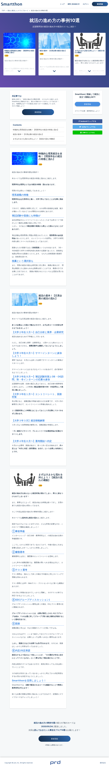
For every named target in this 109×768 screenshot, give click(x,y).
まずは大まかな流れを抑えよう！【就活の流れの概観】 (34, 139)
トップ (62, 4)
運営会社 (103, 763)
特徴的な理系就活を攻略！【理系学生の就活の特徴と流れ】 (36, 130)
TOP (3, 10)
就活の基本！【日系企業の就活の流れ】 (28, 134)
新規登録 (100, 4)
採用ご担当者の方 (74, 4)
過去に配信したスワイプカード (17, 10)
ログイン (86, 4)
